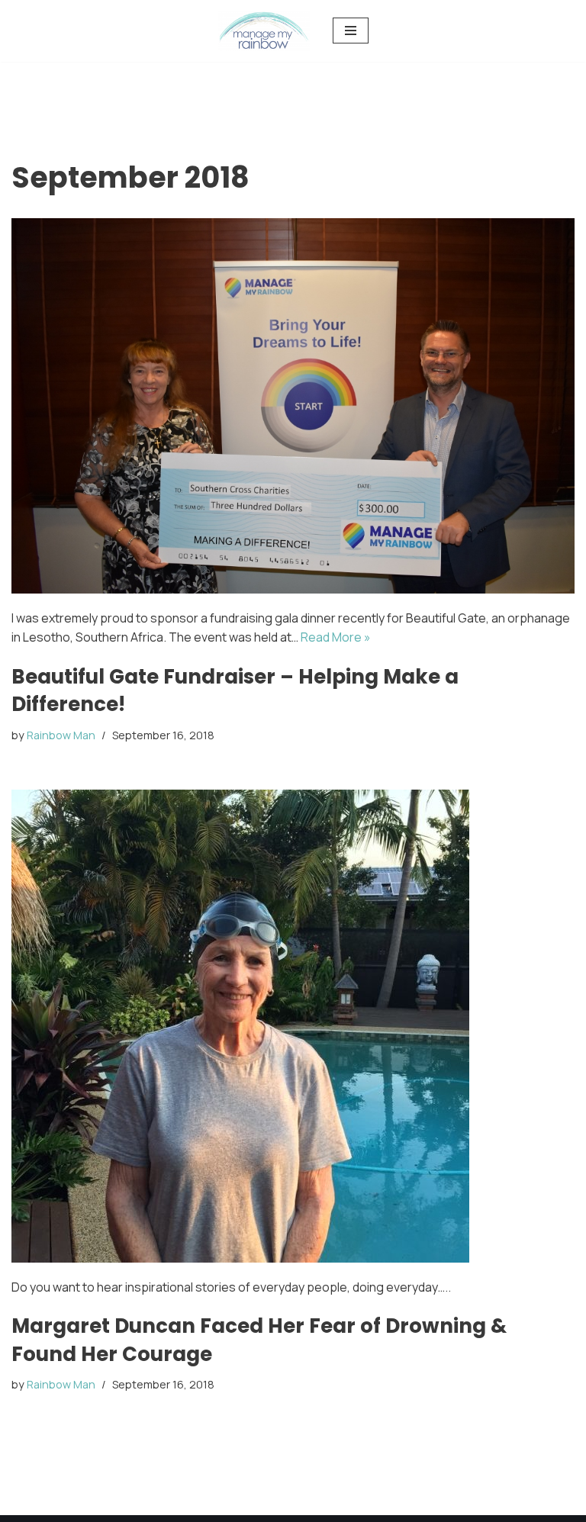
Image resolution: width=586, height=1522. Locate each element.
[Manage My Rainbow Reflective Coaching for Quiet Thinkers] (264, 31)
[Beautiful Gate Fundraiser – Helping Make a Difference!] (293, 406)
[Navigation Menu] (351, 30)
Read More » (336, 637)
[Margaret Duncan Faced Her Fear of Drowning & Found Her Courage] (293, 1026)
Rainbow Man (61, 735)
